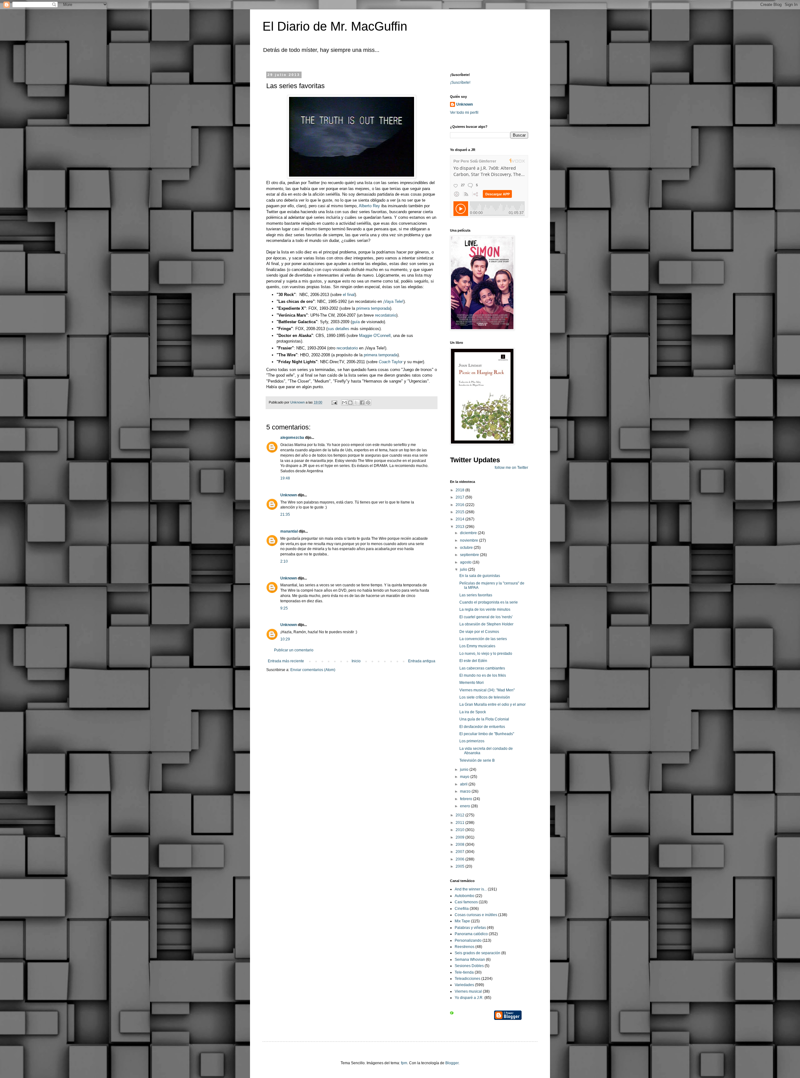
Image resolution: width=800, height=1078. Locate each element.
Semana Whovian (470, 959)
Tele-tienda (464, 972)
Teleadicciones (467, 978)
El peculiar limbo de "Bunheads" (486, 734)
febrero (466, 799)
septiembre (470, 555)
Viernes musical (468, 991)
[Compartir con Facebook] (362, 402)
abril (464, 784)
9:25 (284, 608)
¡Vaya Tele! (392, 301)
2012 (460, 815)
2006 (460, 859)
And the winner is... (471, 889)
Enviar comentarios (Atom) (312, 670)
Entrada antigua (421, 661)
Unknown (288, 495)
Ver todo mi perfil (464, 112)
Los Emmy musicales (477, 646)
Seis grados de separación (477, 953)
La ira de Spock (472, 712)
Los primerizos (471, 741)
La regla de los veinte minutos (484, 609)
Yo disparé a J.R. (469, 997)
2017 (460, 497)
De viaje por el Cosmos (479, 631)
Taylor (390, 361)
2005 (460, 866)
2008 (460, 844)
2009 (460, 837)
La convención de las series (483, 639)
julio (464, 569)
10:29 (285, 639)
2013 (460, 526)
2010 (460, 830)
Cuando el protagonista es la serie (488, 602)
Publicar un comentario (293, 650)
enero (465, 806)
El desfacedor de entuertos (482, 727)
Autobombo (464, 896)
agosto (466, 562)
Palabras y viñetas (470, 927)
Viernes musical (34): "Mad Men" (487, 690)
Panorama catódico (471, 934)
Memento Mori (471, 682)
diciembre (469, 533)
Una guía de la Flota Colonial (484, 719)
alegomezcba (292, 437)
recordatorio (385, 315)
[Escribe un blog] (350, 402)
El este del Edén (473, 661)
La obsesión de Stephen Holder (486, 624)
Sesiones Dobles (469, 966)
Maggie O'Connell (375, 335)
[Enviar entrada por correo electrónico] (334, 402)
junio (464, 769)
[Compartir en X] (356, 402)
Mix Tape (462, 921)
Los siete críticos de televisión (484, 697)
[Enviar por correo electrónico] (344, 402)
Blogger (451, 1063)
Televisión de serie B (477, 760)
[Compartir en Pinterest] (368, 402)
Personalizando (468, 940)
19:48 (285, 478)
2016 (460, 505)
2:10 (284, 561)
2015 (460, 512)
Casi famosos (466, 902)
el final (349, 294)
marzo (466, 791)
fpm (404, 1063)
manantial (289, 531)
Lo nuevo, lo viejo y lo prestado (485, 653)
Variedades (464, 985)
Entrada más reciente (286, 661)
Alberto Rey (369, 205)
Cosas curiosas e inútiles (476, 915)
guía (356, 321)
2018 (460, 490)
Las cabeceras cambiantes (482, 668)
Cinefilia (462, 908)
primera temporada (373, 308)
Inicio (356, 661)
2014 (460, 519)
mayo (465, 777)
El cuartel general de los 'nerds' (485, 617)
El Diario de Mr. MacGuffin (334, 26)
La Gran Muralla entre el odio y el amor (492, 704)
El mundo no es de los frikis (482, 675)
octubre (467, 547)
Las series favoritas (475, 595)
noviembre (469, 540)
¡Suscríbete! (460, 82)
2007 (460, 852)
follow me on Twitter (511, 467)
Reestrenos (464, 947)
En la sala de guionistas (479, 576)
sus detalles (338, 328)
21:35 (285, 514)
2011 (460, 822)
